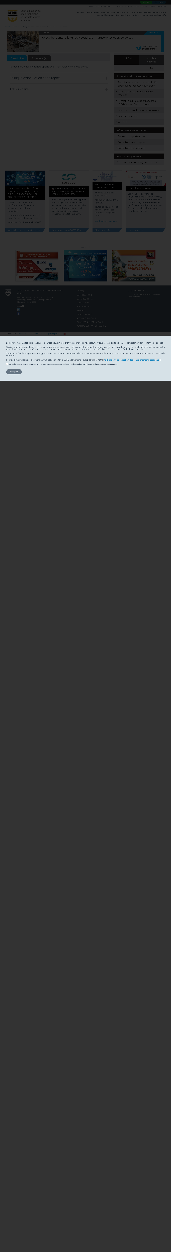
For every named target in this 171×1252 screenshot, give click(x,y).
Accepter (14, 372)
